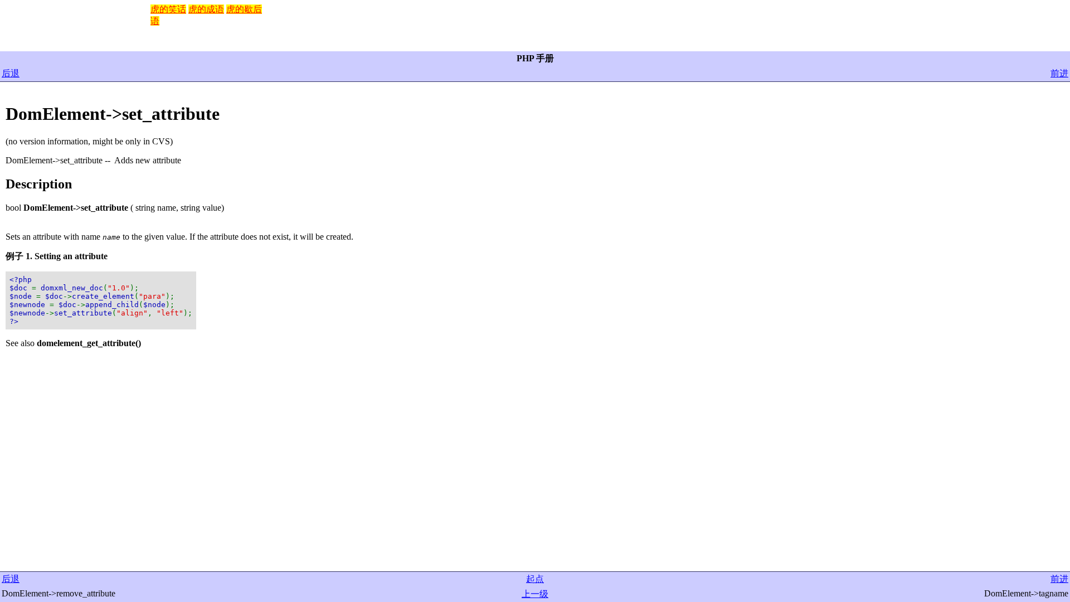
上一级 (535, 594)
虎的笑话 (168, 9)
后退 (11, 73)
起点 (535, 579)
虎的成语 (206, 9)
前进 (1059, 73)
